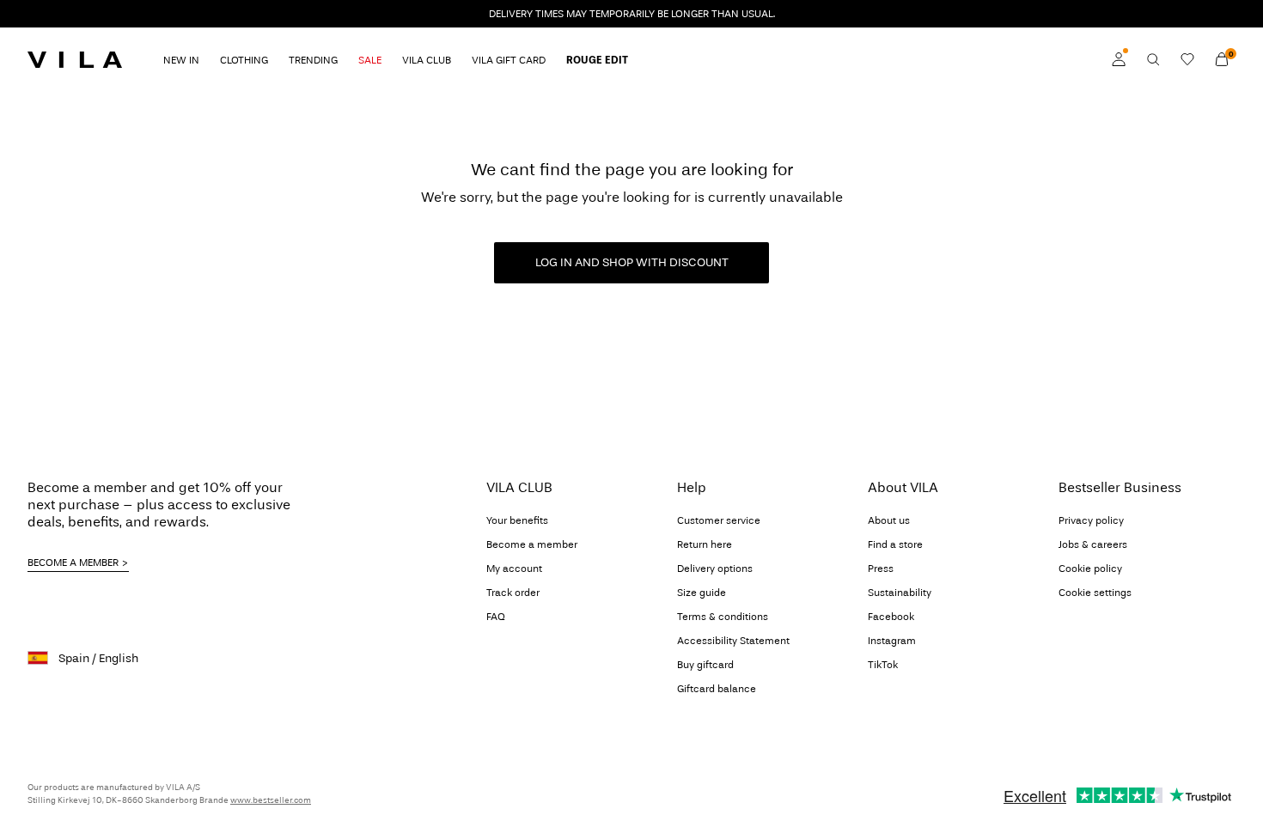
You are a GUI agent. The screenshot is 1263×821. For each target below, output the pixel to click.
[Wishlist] (1187, 59)
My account (514, 569)
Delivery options (715, 569)
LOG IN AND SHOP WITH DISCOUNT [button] (632, 262)
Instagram (892, 641)
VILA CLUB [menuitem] (426, 60)
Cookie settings (1095, 593)
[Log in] (1118, 59)
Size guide (701, 593)
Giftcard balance (716, 689)
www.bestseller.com (270, 800)
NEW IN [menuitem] (181, 60)
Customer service (718, 520)
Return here (704, 544)
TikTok (883, 665)
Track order (513, 593)
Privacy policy (1091, 520)
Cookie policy (1090, 569)
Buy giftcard (705, 665)
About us (889, 520)
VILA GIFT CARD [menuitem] (509, 60)
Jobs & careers (1093, 544)
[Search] (1153, 59)
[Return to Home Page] (74, 59)
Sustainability (899, 593)
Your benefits (517, 520)
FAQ (495, 617)
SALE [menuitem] (369, 60)
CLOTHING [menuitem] (244, 60)
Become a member (531, 544)
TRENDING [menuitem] (313, 60)
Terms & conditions (722, 617)
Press (881, 569)
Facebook (891, 617)
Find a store (895, 544)
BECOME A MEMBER (73, 562)
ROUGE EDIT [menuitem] (597, 60)
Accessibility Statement (733, 641)
